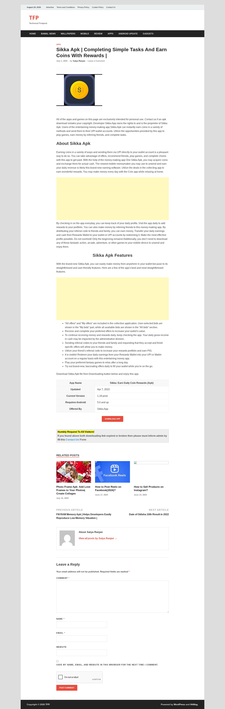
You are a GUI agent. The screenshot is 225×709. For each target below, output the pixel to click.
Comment (62, 578)
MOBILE (85, 33)
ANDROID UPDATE (128, 33)
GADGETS (148, 33)
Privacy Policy (83, 7)
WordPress (179, 704)
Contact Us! (73, 439)
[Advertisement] (112, 198)
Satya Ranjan (79, 61)
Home (32, 33)
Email (60, 633)
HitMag (194, 704)
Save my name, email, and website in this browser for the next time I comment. (107, 665)
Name (60, 619)
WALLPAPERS (68, 33)
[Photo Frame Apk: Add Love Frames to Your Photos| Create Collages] (73, 473)
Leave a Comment (96, 61)
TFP (34, 17)
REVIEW (98, 33)
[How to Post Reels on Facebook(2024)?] (112, 473)
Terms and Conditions (66, 7)
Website (61, 647)
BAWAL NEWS (48, 33)
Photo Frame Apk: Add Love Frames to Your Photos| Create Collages (73, 490)
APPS (110, 33)
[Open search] (196, 33)
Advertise (50, 7)
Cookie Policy (97, 7)
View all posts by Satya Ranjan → (98, 538)
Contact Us (110, 7)
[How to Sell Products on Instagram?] (151, 473)
